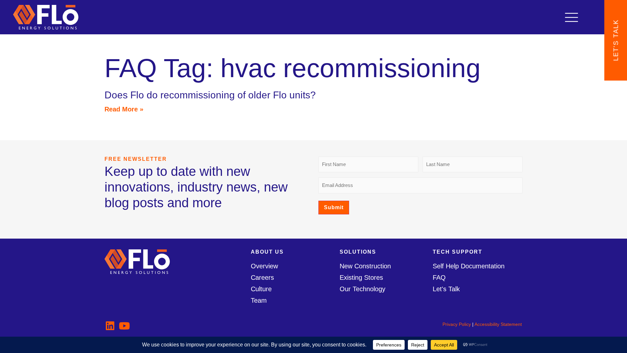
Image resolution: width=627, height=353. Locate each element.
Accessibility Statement (498, 324)
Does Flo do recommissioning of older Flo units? (210, 95)
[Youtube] (124, 326)
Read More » (123, 109)
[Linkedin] (110, 326)
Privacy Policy (456, 324)
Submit (334, 207)
